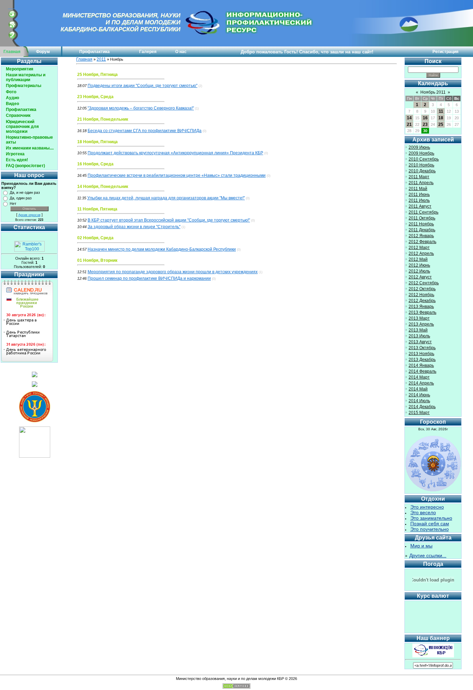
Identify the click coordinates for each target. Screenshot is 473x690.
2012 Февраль (422, 241)
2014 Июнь (419, 395)
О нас (181, 51)
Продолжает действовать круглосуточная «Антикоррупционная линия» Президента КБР (175, 152)
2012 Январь (421, 235)
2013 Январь (421, 306)
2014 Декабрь (422, 406)
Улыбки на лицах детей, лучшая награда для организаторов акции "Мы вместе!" (166, 198)
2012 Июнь (419, 265)
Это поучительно (429, 529)
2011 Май (418, 188)
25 (440, 124)
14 (409, 117)
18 (440, 117)
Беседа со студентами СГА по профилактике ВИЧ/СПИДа (145, 130)
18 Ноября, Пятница (97, 141)
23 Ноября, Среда (95, 96)
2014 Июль (419, 400)
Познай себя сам (429, 523)
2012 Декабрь (422, 300)
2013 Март (419, 318)
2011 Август (420, 206)
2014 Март (419, 377)
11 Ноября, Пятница (97, 209)
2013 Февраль (422, 312)
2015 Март (419, 412)
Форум (43, 51)
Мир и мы (421, 546)
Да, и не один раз (25, 192)
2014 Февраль (422, 371)
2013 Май (418, 330)
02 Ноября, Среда (95, 237)
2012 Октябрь (422, 288)
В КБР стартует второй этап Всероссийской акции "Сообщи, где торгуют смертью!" (169, 220)
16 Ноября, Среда (95, 164)
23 (425, 124)
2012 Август (420, 277)
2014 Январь (421, 365)
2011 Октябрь (422, 218)
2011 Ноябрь (421, 224)
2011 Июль (419, 200)
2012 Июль (419, 271)
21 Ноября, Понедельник (102, 119)
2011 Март (419, 176)
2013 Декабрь (422, 359)
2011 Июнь (419, 194)
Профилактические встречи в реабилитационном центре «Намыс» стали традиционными (177, 175)
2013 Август (420, 341)
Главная (11, 51)
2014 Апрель (421, 383)
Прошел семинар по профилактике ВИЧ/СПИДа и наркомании (149, 278)
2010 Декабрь (422, 171)
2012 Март (419, 247)
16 (425, 117)
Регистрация (445, 51)
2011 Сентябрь (423, 212)
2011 (101, 59)
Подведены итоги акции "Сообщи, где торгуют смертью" (142, 85)
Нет (13, 203)
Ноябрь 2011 (433, 92)
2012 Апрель (421, 253)
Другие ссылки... (427, 555)
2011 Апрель (421, 182)
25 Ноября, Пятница (97, 74)
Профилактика (94, 51)
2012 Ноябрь (421, 294)
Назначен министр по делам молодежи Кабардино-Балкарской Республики (162, 249)
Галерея (148, 51)
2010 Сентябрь (424, 159)
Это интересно (427, 507)
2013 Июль (419, 336)
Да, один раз (21, 198)
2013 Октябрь (422, 347)
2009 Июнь (419, 147)
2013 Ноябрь (421, 353)
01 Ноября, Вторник (97, 260)
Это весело (423, 512)
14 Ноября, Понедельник (102, 186)
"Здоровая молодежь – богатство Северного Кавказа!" (141, 108)
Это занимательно (431, 518)
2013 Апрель (421, 324)
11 (441, 111)
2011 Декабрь (422, 229)
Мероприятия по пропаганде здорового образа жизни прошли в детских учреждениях (173, 271)
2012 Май (418, 259)
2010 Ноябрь (421, 165)
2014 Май (418, 389)
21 (409, 124)
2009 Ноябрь (421, 153)
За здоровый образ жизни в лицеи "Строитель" (134, 226)
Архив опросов (29, 215)
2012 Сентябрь (424, 283)
